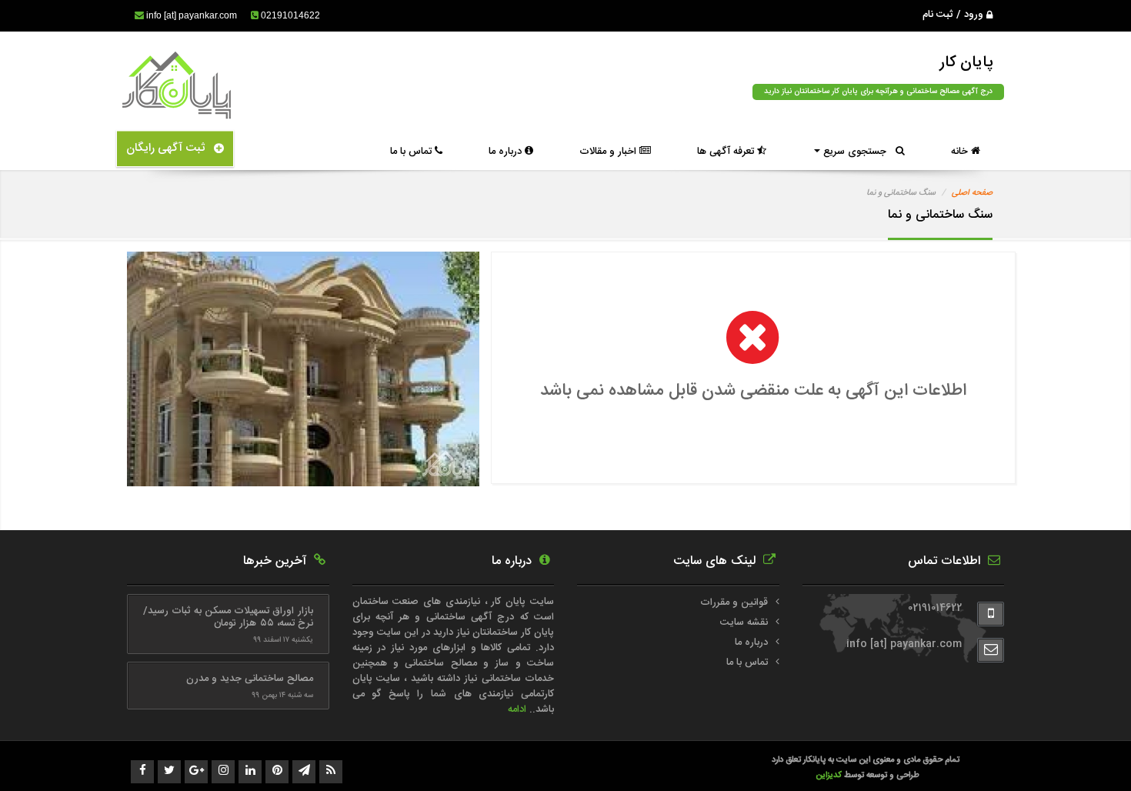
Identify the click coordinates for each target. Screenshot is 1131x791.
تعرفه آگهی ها (727, 151)
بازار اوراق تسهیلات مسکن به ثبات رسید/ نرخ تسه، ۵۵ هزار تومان (228, 617)
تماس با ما (412, 151)
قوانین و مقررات (734, 602)
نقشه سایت (744, 622)
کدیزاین (830, 775)
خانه (961, 151)
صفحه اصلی (972, 193)
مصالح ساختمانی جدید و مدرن (249, 679)
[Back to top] (1084, 752)
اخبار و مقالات (609, 151)
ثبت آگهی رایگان (170, 148)
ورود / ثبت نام (954, 14)
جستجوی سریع (858, 151)
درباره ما (507, 151)
